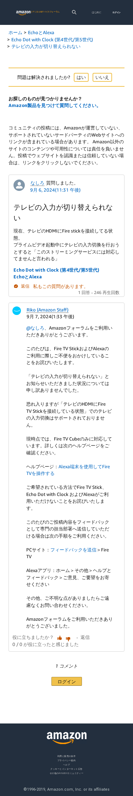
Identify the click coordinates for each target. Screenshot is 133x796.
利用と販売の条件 (66, 756)
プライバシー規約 (66, 760)
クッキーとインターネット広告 (66, 769)
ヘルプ (66, 764)
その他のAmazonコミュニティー (67, 773)
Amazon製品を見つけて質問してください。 (55, 105)
